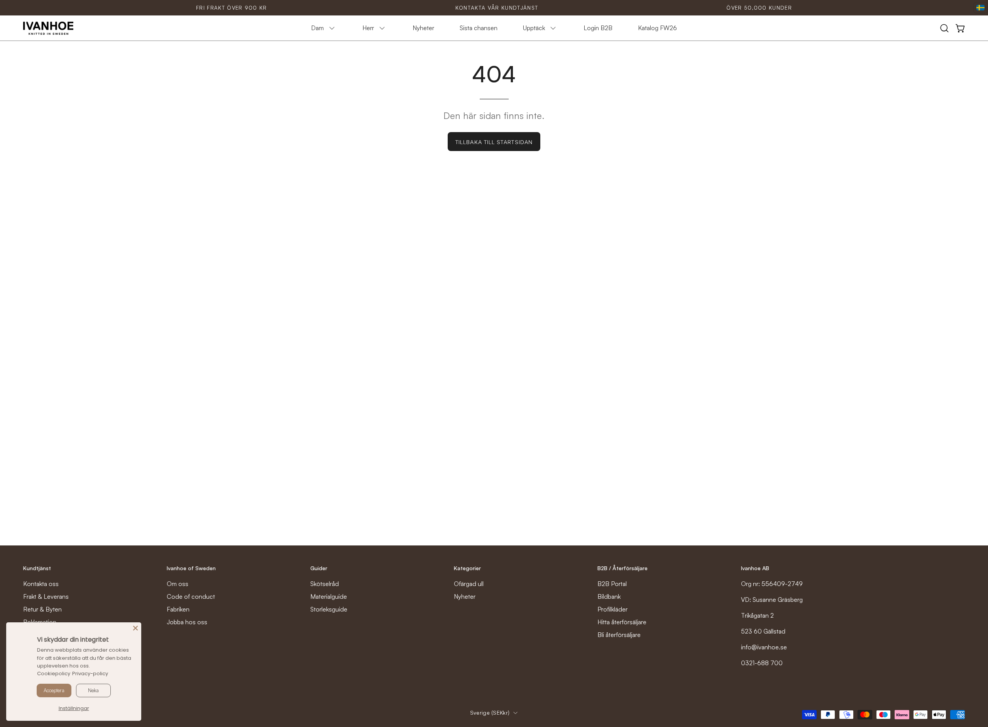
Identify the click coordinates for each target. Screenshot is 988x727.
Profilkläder (612, 609)
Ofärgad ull (469, 584)
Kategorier (467, 568)
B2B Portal (612, 584)
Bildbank (609, 596)
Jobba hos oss (187, 622)
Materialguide (328, 596)
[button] (944, 28)
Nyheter (464, 596)
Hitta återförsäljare (621, 622)
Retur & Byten (42, 609)
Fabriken (178, 609)
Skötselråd (324, 584)
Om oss (177, 584)
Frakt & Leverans (46, 596)
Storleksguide (328, 609)
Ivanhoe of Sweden (191, 568)
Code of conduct (191, 596)
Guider (318, 568)
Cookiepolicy (53, 673)
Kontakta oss (41, 584)
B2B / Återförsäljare (622, 568)
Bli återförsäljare (619, 635)
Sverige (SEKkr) (489, 712)
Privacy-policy (90, 673)
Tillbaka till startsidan (494, 141)
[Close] (135, 628)
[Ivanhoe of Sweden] (48, 28)
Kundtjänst (37, 568)
